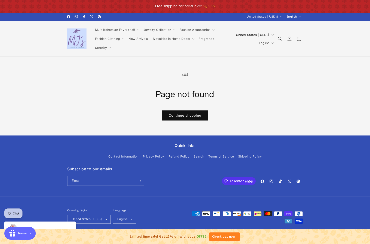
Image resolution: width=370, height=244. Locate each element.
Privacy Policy (153, 156)
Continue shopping (185, 115)
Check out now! (224, 236)
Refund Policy (179, 156)
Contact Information (123, 156)
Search (199, 156)
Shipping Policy (250, 156)
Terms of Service (221, 156)
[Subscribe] (139, 181)
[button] (116, 29)
